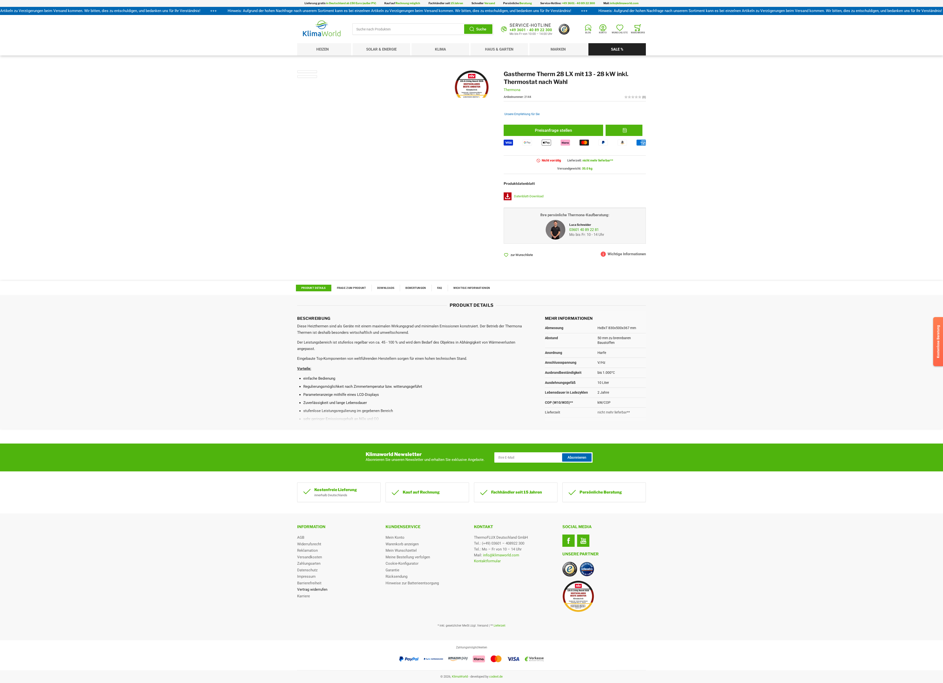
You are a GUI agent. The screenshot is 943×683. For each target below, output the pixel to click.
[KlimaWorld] (604, 594)
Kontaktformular (487, 561)
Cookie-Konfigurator (402, 563)
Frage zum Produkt (351, 288)
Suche (481, 29)
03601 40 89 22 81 (584, 230)
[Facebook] (568, 541)
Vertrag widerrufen (312, 589)
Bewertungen (415, 288)
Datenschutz (307, 570)
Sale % (617, 49)
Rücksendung (396, 576)
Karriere (303, 596)
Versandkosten (309, 557)
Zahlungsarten (308, 563)
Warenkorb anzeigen (402, 544)
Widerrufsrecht (309, 544)
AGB (300, 537)
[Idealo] (587, 569)
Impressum (306, 576)
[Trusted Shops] (564, 29)
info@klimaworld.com (501, 555)
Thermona (512, 90)
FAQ (439, 288)
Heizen (322, 49)
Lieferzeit (499, 625)
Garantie (392, 570)
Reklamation (307, 550)
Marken (558, 49)
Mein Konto (395, 537)
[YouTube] (583, 541)
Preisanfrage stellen (553, 130)
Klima (440, 49)
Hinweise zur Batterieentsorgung (412, 583)
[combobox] (422, 29)
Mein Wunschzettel (401, 550)
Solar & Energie (381, 49)
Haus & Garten (499, 49)
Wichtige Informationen (471, 288)
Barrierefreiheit (309, 583)
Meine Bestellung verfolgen (408, 557)
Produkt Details (313, 288)
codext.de (496, 676)
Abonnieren (577, 457)
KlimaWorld (460, 676)
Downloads (386, 288)
